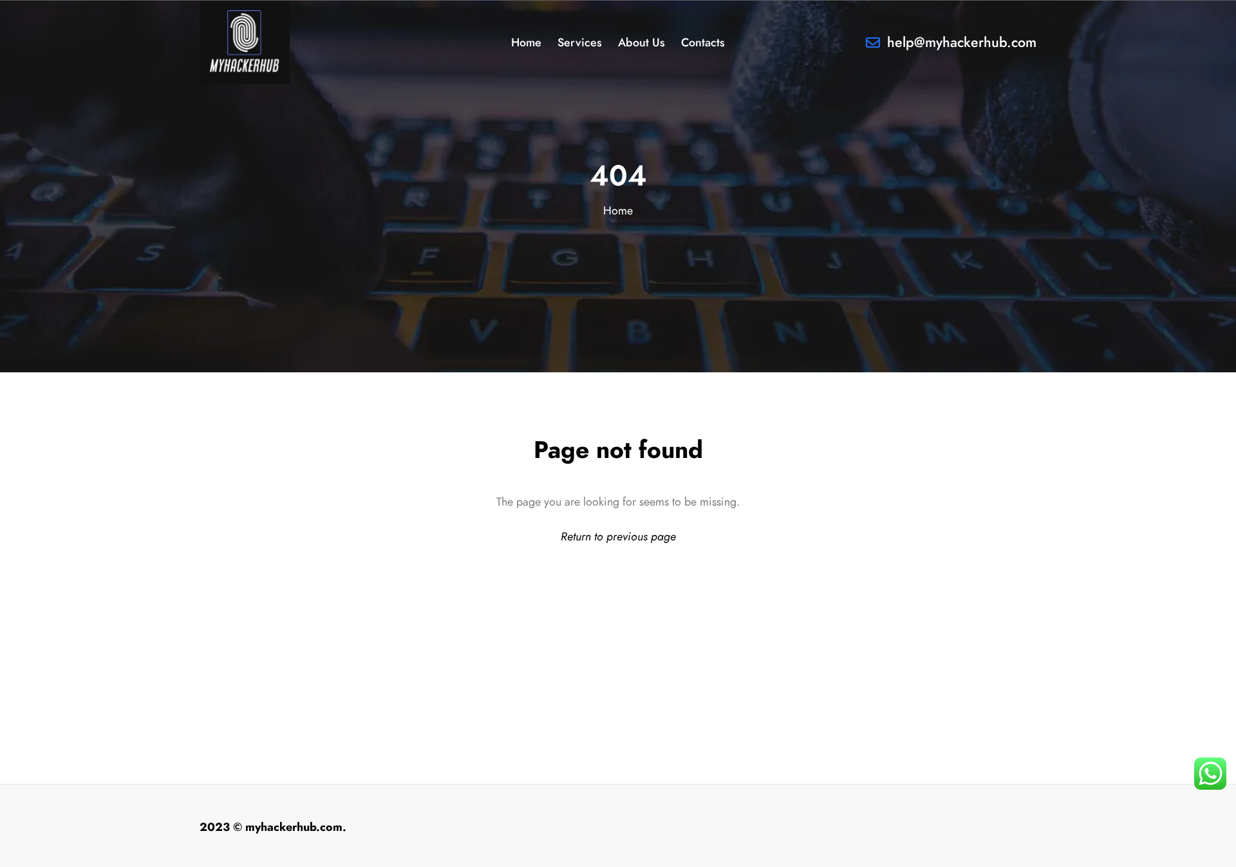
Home (618, 210)
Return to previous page (618, 536)
